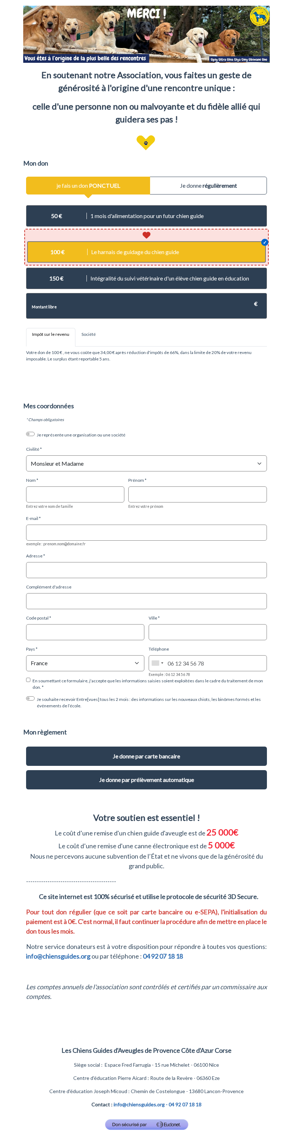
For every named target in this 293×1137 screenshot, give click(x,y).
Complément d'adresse (48, 587)
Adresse (34, 556)
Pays (30, 649)
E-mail (32, 518)
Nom (31, 480)
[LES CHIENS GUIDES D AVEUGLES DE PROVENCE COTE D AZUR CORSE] (146, 33)
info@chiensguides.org (58, 956)
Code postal (37, 618)
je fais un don (88, 185)
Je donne (208, 185)
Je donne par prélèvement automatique (146, 779)
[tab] (50, 337)
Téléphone (159, 649)
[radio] (146, 216)
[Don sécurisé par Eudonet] (146, 1124)
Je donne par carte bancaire (146, 756)
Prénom (136, 480)
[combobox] (157, 663)
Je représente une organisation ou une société (81, 435)
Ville (153, 618)
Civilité (32, 449)
